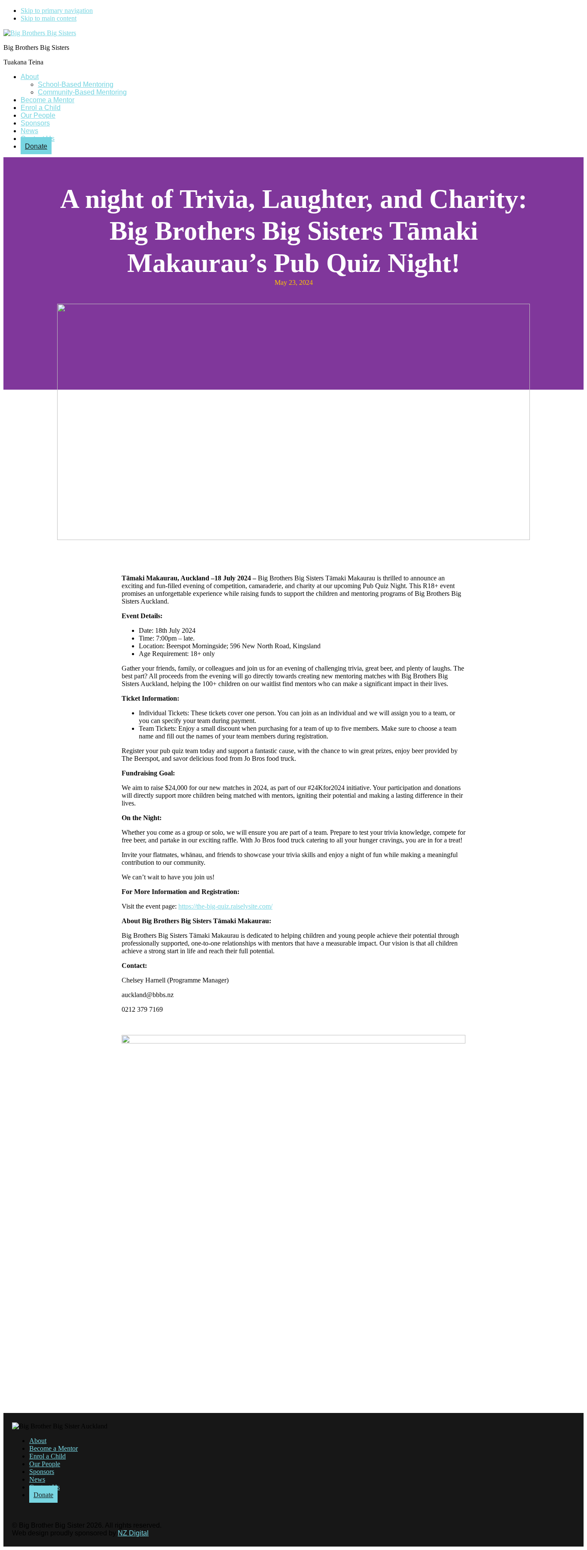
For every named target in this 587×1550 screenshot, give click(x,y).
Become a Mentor (53, 1448)
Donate (43, 1494)
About (37, 1440)
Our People (44, 1464)
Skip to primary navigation (57, 10)
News (37, 1479)
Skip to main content (48, 18)
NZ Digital (133, 1533)
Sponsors (41, 1471)
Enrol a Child (47, 1456)
